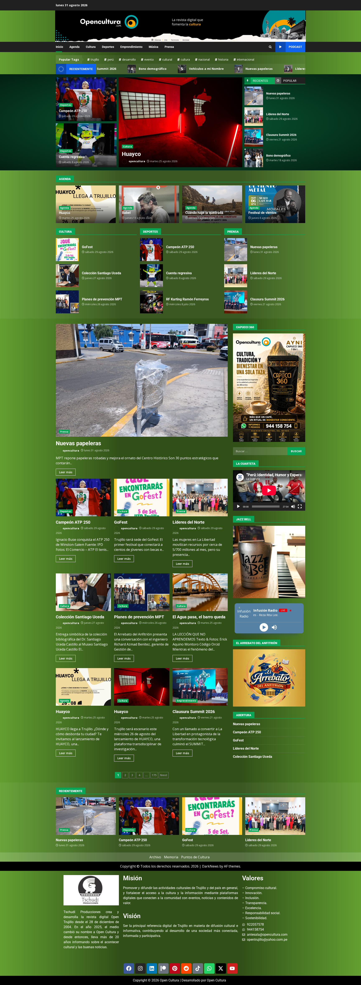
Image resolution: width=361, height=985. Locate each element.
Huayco (64, 213)
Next (163, 775)
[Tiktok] (198, 968)
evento (149, 59)
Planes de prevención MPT (67, 301)
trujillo (95, 59)
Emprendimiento (131, 46)
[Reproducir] (238, 506)
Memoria (171, 857)
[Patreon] (163, 968)
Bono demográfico (116, 68)
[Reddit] (186, 968)
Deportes (108, 46)
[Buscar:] (260, 451)
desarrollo (129, 59)
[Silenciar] (293, 506)
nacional (204, 59)
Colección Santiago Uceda (67, 275)
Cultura (91, 46)
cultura (185, 59)
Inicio (59, 46)
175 (154, 775)
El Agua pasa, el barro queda (200, 592)
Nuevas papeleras (222, 68)
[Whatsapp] (209, 968)
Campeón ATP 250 (73, 111)
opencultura (136, 161)
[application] (269, 490)
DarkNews (210, 866)
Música (153, 46)
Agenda (74, 46)
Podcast (295, 46)
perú (111, 59)
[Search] (270, 47)
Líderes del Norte (272, 68)
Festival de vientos (262, 213)
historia (223, 59)
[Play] (264, 627)
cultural (167, 59)
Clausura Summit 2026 (253, 137)
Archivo (155, 857)
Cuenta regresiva (72, 157)
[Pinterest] (175, 968)
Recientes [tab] (260, 80)
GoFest (180, 122)
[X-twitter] (221, 968)
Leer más (65, 472)
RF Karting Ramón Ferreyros (151, 301)
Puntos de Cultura (195, 857)
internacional (245, 59)
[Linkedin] (152, 968)
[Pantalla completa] (300, 506)
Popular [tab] (289, 80)
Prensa (169, 46)
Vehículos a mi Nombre (170, 68)
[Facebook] (129, 968)
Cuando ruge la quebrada (204, 213)
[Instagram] (140, 968)
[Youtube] (232, 968)
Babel (126, 213)
